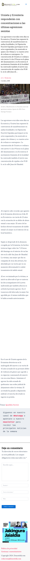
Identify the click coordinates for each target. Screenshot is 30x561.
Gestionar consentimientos (11, 551)
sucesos (16, 405)
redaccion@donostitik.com (11, 558)
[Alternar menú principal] (26, 4)
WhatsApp (18, 416)
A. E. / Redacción (6, 78)
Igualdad (9, 405)
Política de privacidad (9, 548)
